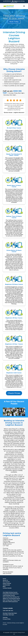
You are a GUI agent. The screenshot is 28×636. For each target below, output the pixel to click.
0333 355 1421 (9, 610)
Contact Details (7, 588)
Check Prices (14, 393)
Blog (4, 586)
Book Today (14, 22)
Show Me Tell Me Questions (10, 601)
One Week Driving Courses (10, 592)
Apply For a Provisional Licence (11, 598)
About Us (5, 580)
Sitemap (5, 617)
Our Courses (6, 581)
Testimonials (6, 585)
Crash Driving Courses (9, 595)
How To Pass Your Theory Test (11, 600)
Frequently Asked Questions (11, 593)
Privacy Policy (6, 619)
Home (4, 578)
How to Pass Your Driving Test (11, 597)
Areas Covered (7, 583)
